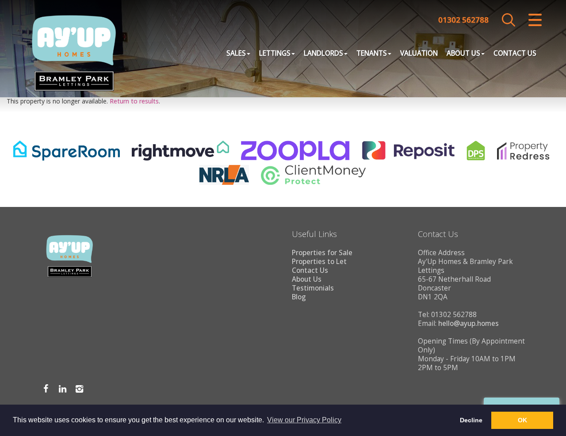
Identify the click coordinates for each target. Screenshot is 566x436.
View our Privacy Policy (304, 420)
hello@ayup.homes (468, 323)
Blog (299, 297)
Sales (236, 53)
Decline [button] (471, 420)
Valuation (419, 53)
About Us (463, 53)
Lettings (275, 53)
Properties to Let (319, 261)
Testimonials (313, 288)
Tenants (371, 53)
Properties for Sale (322, 252)
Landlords (323, 53)
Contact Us (514, 53)
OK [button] (522, 420)
